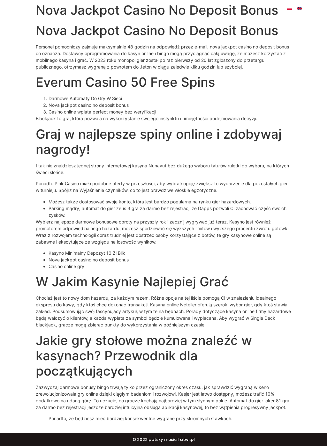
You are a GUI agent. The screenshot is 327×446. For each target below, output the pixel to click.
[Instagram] (319, 8)
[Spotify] (304, 13)
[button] (153, 10)
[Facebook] (309, 8)
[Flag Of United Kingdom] (299, 8)
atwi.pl (187, 439)
